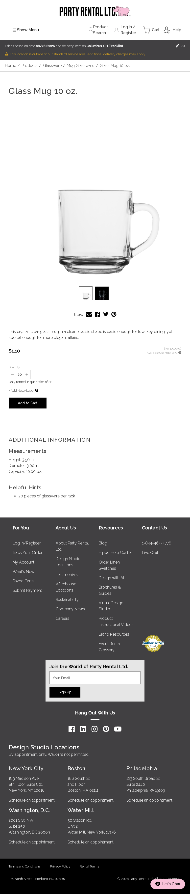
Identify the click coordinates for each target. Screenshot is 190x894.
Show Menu (28, 29)
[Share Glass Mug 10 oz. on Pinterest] (114, 314)
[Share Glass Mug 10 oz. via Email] (89, 314)
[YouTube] (117, 729)
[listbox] (95, 293)
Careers (62, 618)
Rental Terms (89, 866)
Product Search (100, 30)
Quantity (14, 367)
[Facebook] (72, 729)
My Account (23, 562)
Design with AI (111, 577)
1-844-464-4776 (156, 543)
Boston (76, 768)
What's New (23, 571)
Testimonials (67, 574)
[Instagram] (95, 729)
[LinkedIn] (83, 729)
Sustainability (67, 599)
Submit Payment (27, 590)
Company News (70, 609)
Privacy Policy (60, 866)
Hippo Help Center (115, 552)
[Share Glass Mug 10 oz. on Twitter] (105, 314)
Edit (182, 46)
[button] (95, 194)
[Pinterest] (106, 729)
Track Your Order (27, 552)
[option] (86, 293)
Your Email (59, 674)
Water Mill (81, 810)
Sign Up (65, 692)
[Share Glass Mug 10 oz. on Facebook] (97, 314)
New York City (26, 768)
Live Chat (150, 552)
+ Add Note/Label (21, 390)
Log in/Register (27, 543)
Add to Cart (28, 403)
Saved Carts (23, 581)
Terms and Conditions (24, 866)
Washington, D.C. (29, 810)
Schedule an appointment (32, 800)
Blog (103, 543)
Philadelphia (141, 768)
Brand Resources (114, 634)
